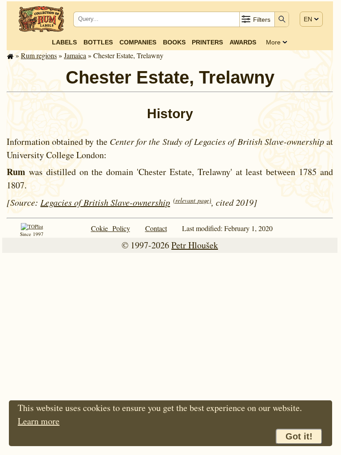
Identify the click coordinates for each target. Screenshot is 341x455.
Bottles (98, 42)
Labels (64, 42)
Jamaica (75, 55)
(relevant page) (192, 200)
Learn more (38, 421)
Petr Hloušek (194, 245)
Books (174, 42)
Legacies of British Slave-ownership (105, 202)
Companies (137, 42)
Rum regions (39, 55)
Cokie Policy (110, 228)
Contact (156, 228)
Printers (207, 42)
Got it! (299, 436)
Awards (243, 42)
